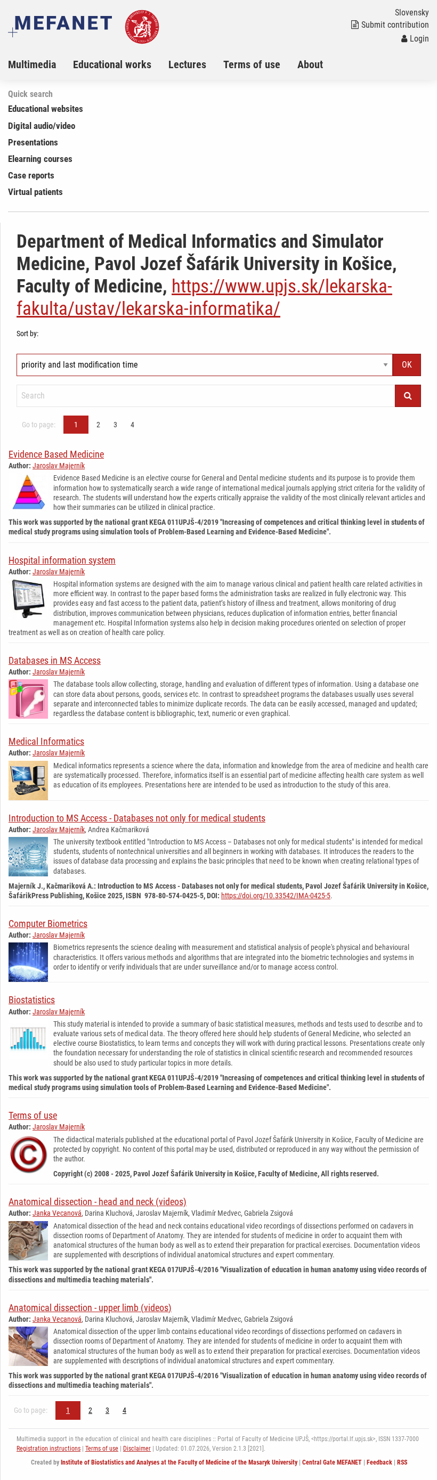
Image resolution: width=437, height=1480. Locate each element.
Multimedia (32, 64)
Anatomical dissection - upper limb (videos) (90, 1307)
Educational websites (45, 108)
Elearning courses (40, 158)
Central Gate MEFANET (332, 1462)
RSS (402, 1462)
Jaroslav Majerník (59, 465)
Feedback (379, 1462)
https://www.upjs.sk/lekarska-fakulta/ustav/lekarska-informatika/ (204, 297)
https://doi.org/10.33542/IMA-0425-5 (275, 895)
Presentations (33, 142)
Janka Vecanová (57, 1213)
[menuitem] (40, 64)
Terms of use (251, 64)
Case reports (31, 175)
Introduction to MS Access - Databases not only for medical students (137, 818)
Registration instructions (48, 1448)
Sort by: (27, 333)
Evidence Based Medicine (56, 454)
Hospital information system (62, 560)
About (310, 64)
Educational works (112, 64)
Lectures (187, 64)
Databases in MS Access (55, 660)
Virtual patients (35, 191)
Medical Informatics (46, 741)
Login (419, 39)
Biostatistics (32, 999)
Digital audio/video (41, 125)
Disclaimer (137, 1448)
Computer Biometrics (48, 923)
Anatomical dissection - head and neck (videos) (98, 1201)
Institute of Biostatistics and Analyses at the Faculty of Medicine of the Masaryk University (179, 1462)
